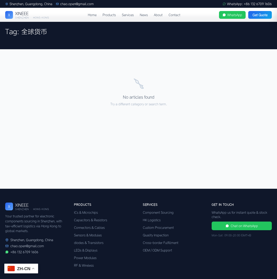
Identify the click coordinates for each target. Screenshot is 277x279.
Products (109, 15)
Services (128, 15)
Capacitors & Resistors (90, 220)
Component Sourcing (158, 212)
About (158, 15)
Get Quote (260, 15)
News (144, 15)
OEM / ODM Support (157, 250)
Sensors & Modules (88, 235)
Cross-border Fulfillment (160, 243)
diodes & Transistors (88, 243)
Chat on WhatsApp (244, 226)
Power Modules (85, 258)
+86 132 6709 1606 (24, 252)
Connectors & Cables (89, 228)
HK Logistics (152, 220)
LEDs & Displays (85, 250)
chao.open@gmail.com (77, 4)
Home (92, 15)
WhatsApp (234, 15)
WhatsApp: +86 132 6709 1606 (249, 4)
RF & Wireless (84, 265)
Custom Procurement (158, 228)
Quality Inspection (156, 235)
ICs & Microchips (86, 212)
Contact (174, 15)
